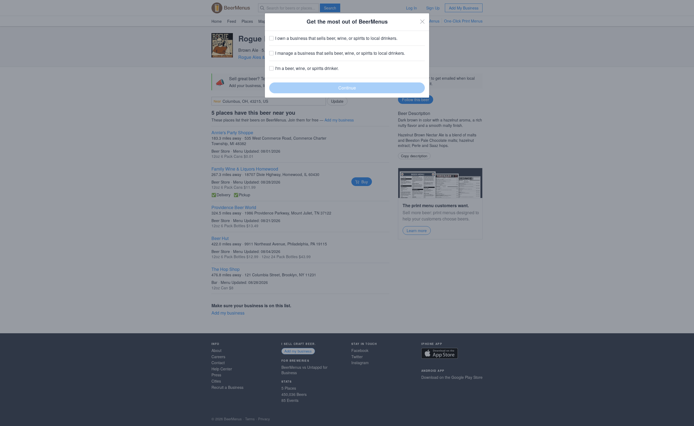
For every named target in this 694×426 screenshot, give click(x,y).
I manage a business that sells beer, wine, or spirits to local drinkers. (340, 53)
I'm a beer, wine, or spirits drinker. (307, 68)
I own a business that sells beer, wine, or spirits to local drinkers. (336, 38)
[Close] (422, 21)
